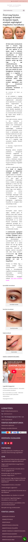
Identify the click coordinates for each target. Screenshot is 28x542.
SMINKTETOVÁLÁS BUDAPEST (9, 534)
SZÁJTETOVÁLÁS (6, 522)
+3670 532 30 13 (8, 414)
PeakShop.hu (17, 450)
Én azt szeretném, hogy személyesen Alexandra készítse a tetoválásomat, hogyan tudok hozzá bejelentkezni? (13, 480)
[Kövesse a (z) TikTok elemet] (11, 443)
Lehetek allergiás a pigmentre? (9, 487)
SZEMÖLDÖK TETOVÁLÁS (8, 516)
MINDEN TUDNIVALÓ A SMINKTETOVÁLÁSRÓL (13, 531)
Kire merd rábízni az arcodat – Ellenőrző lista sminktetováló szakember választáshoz (13, 394)
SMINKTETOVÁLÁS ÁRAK (8, 539)
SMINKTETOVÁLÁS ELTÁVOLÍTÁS (10, 525)
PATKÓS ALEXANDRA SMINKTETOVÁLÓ (12, 536)
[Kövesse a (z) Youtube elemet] (8, 443)
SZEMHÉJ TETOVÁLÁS (7, 519)
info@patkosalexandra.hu (11, 411)
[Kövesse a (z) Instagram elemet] (5, 443)
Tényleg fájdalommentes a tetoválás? (11, 484)
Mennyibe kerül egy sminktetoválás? (10, 507)
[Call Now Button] (25, 539)
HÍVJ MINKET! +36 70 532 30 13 (19, 1)
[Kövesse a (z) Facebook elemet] (2, 443)
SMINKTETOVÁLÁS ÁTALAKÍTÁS (10, 528)
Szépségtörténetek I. (8, 398)
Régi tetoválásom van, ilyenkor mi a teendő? (12, 495)
